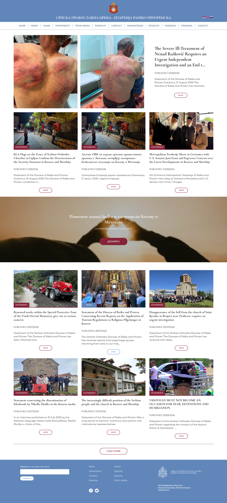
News (34, 26)
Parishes (170, 26)
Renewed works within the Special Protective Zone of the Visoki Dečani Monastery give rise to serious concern (45, 316)
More (180, 95)
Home (22, 26)
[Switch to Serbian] (204, 17)
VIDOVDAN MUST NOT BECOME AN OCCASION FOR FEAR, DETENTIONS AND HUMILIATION (179, 404)
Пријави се (26, 478)
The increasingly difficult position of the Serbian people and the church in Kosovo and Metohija (111, 402)
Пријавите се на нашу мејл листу (34, 466)
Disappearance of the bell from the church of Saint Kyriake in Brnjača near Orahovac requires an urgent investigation (180, 316)
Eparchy (100, 26)
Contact (116, 26)
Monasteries (135, 26)
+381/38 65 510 (163, 490)
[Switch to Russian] (211, 17)
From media (82, 26)
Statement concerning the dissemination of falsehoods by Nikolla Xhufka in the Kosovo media (45, 402)
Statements (62, 26)
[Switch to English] (208, 17)
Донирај (114, 241)
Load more (113, 451)
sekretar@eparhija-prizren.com (170, 485)
